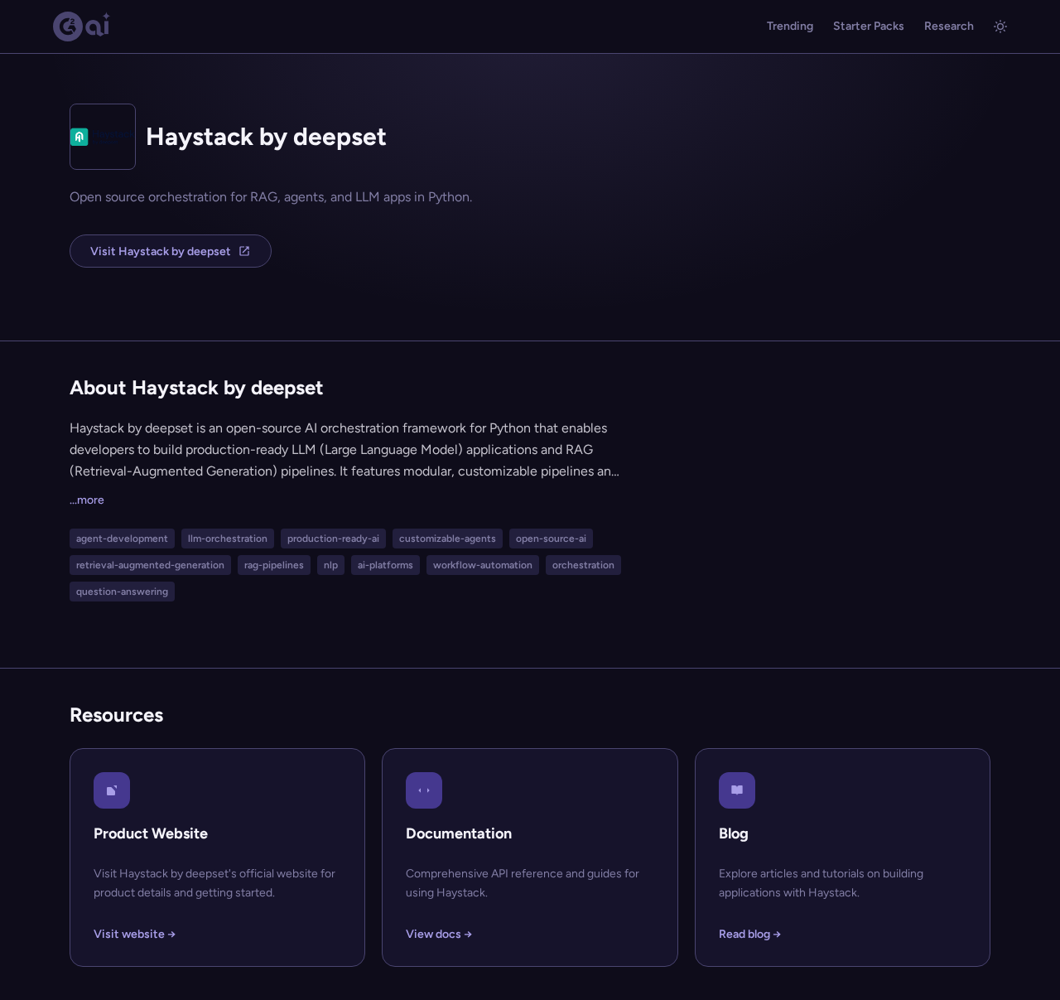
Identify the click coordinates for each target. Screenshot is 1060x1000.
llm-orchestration (227, 538)
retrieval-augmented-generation (150, 565)
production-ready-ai (333, 538)
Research (949, 26)
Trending (790, 26)
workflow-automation (482, 565)
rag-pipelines (274, 565)
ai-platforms (385, 565)
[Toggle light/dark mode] (1000, 26)
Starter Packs (868, 26)
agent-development (122, 538)
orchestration (583, 565)
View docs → (439, 934)
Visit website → (135, 934)
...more (87, 500)
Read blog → (750, 934)
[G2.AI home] (82, 26)
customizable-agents (447, 538)
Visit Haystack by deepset (160, 251)
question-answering (122, 591)
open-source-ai (551, 538)
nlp (331, 565)
